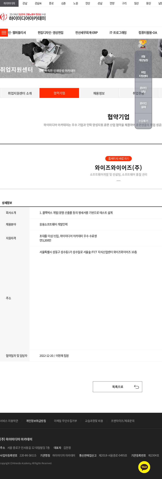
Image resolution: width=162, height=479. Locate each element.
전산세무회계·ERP (86, 32)
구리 (124, 3)
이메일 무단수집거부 (65, 421)
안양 (112, 3)
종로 (51, 3)
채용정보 (99, 93)
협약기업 (59, 93)
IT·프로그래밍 (118, 32)
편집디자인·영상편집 (50, 32)
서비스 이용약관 (9, 421)
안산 (88, 3)
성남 (100, 3)
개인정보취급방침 (36, 421)
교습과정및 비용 (94, 421)
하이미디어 (9, 3)
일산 (136, 3)
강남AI (38, 3)
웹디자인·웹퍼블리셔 (13, 32)
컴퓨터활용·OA (147, 32)
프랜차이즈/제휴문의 (122, 421)
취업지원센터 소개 (20, 93)
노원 (75, 3)
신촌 (63, 3)
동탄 (148, 3)
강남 (25, 3)
